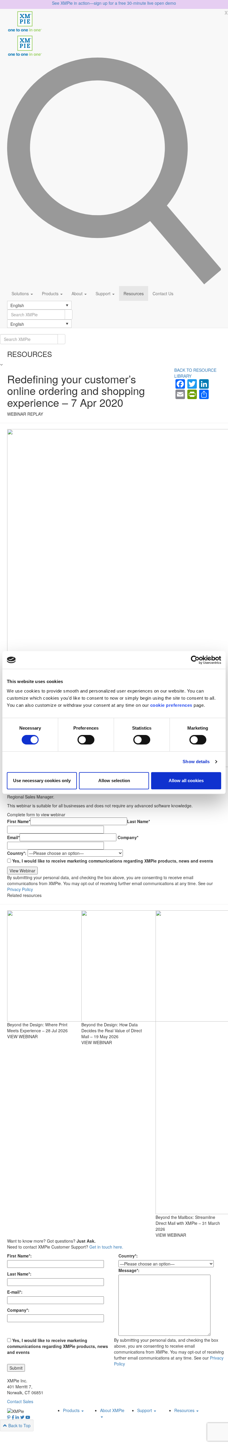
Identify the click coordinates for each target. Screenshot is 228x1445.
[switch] (85, 739)
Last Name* (138, 821)
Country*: (16, 853)
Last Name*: (19, 1274)
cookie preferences (171, 705)
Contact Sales (20, 1401)
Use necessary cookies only (42, 780)
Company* (128, 837)
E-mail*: (15, 1292)
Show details (196, 761)
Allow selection (114, 780)
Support (104, 293)
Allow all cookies (186, 780)
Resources (134, 293)
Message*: (129, 1270)
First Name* (18, 821)
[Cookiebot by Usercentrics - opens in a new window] (195, 659)
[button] (39, 305)
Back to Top (19, 1425)
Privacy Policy (20, 889)
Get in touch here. (106, 1247)
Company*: (18, 1310)
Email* (13, 837)
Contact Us (163, 293)
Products (51, 293)
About (78, 293)
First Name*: (19, 1256)
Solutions (21, 293)
